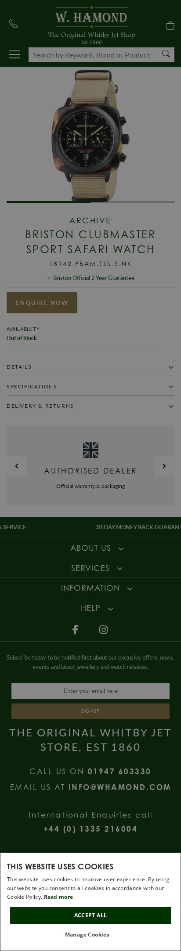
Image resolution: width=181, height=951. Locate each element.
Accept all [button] (90, 915)
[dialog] (90, 901)
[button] (91, 934)
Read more (58, 897)
